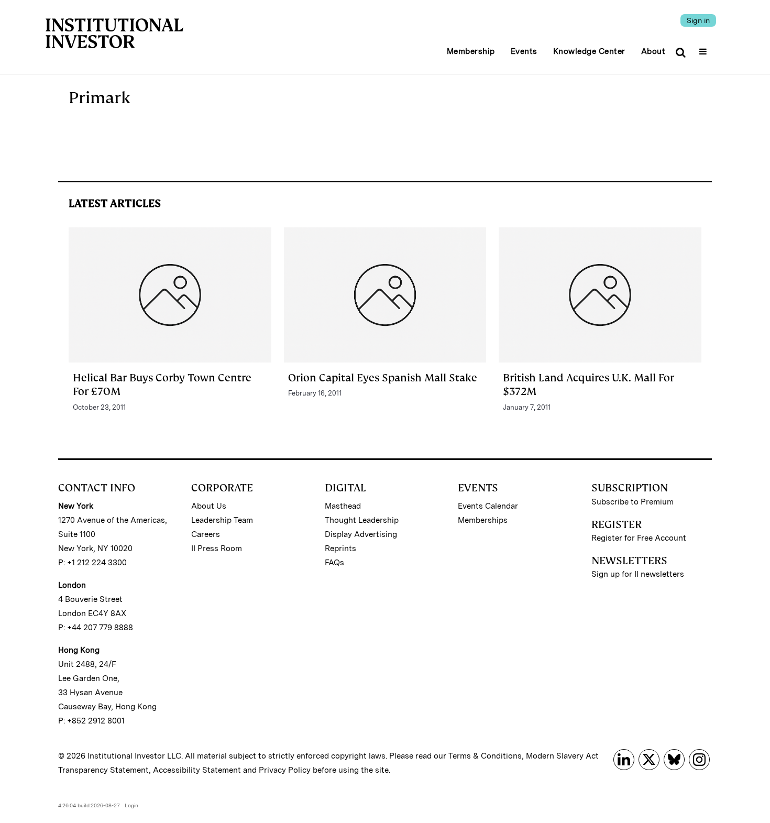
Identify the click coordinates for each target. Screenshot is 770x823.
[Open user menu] (704, 48)
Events (524, 51)
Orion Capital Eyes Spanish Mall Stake (382, 378)
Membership (471, 51)
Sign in (698, 20)
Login (131, 805)
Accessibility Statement (197, 770)
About (653, 51)
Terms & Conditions (485, 756)
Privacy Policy (285, 770)
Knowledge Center (589, 51)
